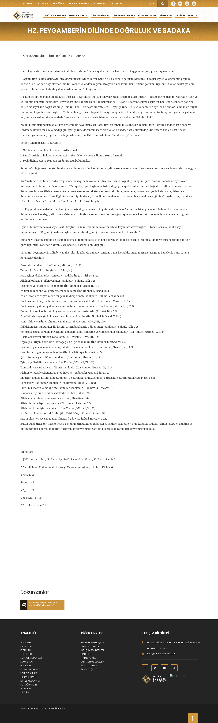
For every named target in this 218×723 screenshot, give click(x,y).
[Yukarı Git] (193, 718)
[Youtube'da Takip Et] (194, 3)
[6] (148, 227)
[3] (116, 102)
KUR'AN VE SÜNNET (54, 15)
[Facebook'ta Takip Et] (173, 3)
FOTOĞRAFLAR (147, 15)
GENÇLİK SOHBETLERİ (92, 650)
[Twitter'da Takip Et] (180, 3)
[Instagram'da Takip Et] (187, 3)
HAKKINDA (28, 3)
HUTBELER (117, 3)
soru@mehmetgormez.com (161, 653)
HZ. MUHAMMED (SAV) (93, 642)
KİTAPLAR (43, 3)
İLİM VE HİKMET (100, 15)
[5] (61, 112)
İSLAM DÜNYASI (89, 665)
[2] (148, 96)
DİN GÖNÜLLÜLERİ (90, 646)
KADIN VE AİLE (88, 657)
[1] (104, 89)
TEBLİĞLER (58, 3)
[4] (110, 107)
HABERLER (86, 654)
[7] (142, 232)
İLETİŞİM (180, 15)
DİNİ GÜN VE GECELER (92, 661)
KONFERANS (100, 3)
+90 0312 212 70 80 (157, 648)
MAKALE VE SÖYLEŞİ (79, 3)
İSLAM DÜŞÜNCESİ (90, 669)
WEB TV (193, 15)
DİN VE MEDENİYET (124, 15)
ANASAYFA (26, 642)
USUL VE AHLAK (78, 15)
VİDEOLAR (165, 15)
